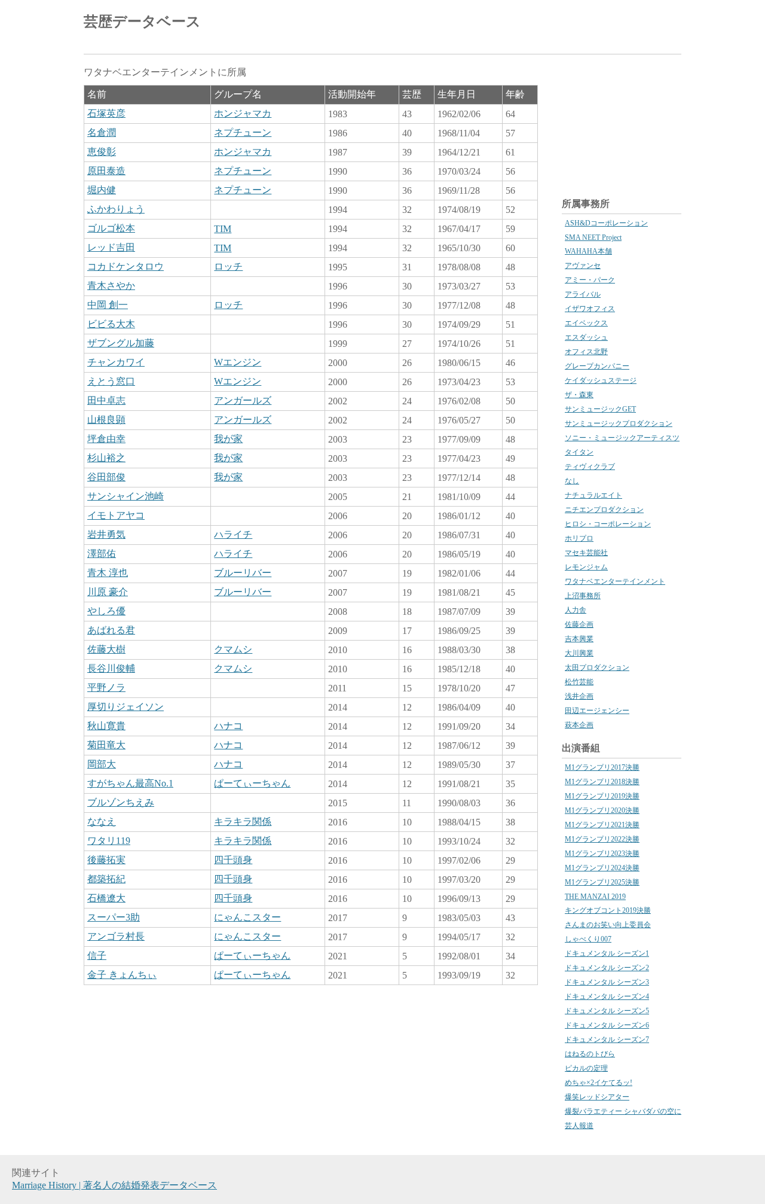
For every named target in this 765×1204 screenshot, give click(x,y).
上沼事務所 (583, 596)
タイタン (579, 452)
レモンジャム (586, 567)
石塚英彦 (106, 113)
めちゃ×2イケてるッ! (598, 1082)
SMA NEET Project (593, 237)
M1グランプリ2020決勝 (602, 810)
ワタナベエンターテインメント (615, 581)
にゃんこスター (247, 917)
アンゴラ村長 (116, 936)
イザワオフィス (590, 308)
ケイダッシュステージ (601, 380)
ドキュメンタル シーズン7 (607, 1039)
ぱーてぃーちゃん (252, 783)
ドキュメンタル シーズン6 (607, 1025)
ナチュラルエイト (593, 495)
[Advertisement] (541, 24)
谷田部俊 (106, 477)
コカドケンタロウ (125, 266)
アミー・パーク (590, 280)
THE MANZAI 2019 (595, 896)
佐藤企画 (579, 624)
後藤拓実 (106, 860)
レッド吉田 (111, 247)
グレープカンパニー (597, 366)
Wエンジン (237, 362)
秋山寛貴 (106, 726)
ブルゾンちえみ (120, 802)
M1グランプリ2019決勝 (602, 796)
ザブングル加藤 (120, 343)
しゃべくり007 (588, 939)
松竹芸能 (579, 682)
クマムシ (233, 649)
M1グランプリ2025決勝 (602, 882)
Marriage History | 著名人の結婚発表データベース (114, 1185)
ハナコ (228, 726)
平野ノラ (106, 687)
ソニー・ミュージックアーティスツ (622, 438)
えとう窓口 (111, 381)
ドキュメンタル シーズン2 (607, 968)
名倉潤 (101, 132)
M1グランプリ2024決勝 (602, 868)
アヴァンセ (583, 265)
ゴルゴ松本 (111, 228)
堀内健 (101, 190)
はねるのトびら (590, 1054)
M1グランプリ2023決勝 (602, 853)
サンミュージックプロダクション (618, 423)
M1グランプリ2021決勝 (602, 825)
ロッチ (228, 266)
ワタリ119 (108, 841)
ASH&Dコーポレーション (606, 223)
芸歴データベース (142, 21)
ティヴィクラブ (590, 466)
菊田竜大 (106, 745)
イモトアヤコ (116, 515)
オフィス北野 (586, 352)
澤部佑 (101, 553)
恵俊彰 (101, 152)
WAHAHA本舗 (588, 251)
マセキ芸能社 (586, 552)
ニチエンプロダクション (604, 509)
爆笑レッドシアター (597, 1097)
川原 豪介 (107, 592)
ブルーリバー (242, 573)
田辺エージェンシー (597, 710)
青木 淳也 (107, 573)
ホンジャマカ (242, 113)
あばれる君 (111, 630)
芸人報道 (579, 1125)
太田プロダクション (597, 667)
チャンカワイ (116, 362)
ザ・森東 (579, 395)
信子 (96, 955)
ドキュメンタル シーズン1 (607, 953)
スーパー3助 (113, 917)
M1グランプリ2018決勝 (602, 782)
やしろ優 (106, 611)
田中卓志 (106, 400)
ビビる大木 (111, 324)
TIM (222, 229)
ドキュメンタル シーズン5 (607, 1011)
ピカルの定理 (586, 1068)
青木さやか (111, 286)
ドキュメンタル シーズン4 (607, 996)
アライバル (583, 294)
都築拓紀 (106, 879)
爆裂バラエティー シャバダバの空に (623, 1111)
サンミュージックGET (600, 409)
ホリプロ (579, 538)
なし (572, 481)
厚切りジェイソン (125, 707)
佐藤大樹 (106, 649)
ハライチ (233, 534)
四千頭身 (233, 860)
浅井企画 (579, 696)
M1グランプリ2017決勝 (602, 767)
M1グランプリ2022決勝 (602, 839)
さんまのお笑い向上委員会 (608, 924)
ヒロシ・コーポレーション (608, 524)
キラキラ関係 (242, 821)
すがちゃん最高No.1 (130, 783)
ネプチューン (242, 132)
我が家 (228, 439)
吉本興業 (579, 639)
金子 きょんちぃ (122, 975)
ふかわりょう (116, 209)
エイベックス (586, 323)
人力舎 (575, 610)
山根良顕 (106, 419)
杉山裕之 (106, 458)
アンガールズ (242, 400)
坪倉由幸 (106, 439)
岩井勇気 (106, 534)
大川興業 (579, 653)
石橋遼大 (106, 898)
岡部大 (101, 764)
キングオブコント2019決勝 (608, 910)
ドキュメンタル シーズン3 (607, 982)
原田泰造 (106, 171)
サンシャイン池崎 (125, 496)
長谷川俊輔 (111, 668)
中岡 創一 (107, 305)
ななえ (101, 821)
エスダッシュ (586, 337)
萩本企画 (579, 725)
